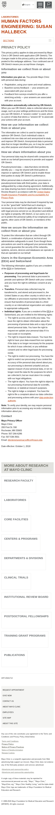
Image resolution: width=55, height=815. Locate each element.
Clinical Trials (16, 577)
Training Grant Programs (25, 635)
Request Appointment (13, 690)
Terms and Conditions (10, 741)
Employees (8, 712)
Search (48, 7)
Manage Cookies (8, 753)
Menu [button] (40, 7)
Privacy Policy (8, 744)
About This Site (10, 723)
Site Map (7, 718)
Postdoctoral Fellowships (26, 616)
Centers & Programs (21, 538)
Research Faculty (18, 480)
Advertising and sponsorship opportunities (18, 772)
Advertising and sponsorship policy (15, 769)
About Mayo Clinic (11, 707)
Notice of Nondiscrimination (12, 750)
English (27, 5)
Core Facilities (16, 519)
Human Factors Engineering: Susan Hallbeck (26, 26)
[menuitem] (28, 4)
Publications (14, 654)
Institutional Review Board (26, 596)
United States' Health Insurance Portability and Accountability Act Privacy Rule (25, 195)
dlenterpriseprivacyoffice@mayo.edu (25, 440)
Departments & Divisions (23, 558)
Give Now (7, 696)
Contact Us (8, 701)
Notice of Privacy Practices (13, 747)
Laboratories (10, 17)
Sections (8, 41)
